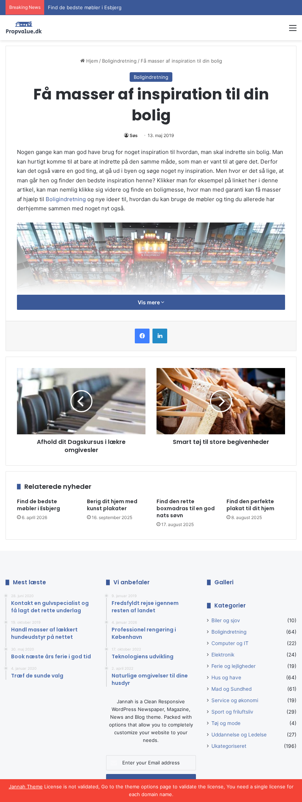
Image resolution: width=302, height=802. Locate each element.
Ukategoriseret (228, 746)
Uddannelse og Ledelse (239, 735)
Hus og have (226, 677)
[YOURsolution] (24, 27)
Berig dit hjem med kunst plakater (112, 505)
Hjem (91, 61)
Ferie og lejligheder (233, 666)
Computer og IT (230, 643)
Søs (134, 135)
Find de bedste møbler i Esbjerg (85, 7)
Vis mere (149, 302)
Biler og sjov (225, 620)
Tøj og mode (225, 723)
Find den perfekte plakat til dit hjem (250, 505)
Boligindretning (119, 61)
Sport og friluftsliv (232, 712)
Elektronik (222, 655)
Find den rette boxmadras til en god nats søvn (186, 508)
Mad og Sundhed (231, 689)
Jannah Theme (26, 786)
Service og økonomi (234, 700)
